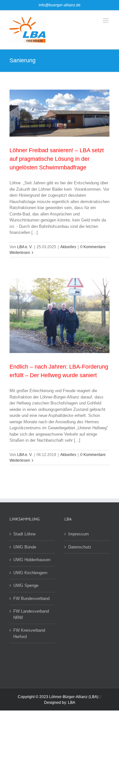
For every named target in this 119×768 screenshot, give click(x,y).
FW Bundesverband (31, 598)
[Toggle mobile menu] (106, 20)
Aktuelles (68, 247)
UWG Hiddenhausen (31, 559)
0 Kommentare (93, 247)
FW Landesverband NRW (31, 614)
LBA (71, 702)
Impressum (78, 534)
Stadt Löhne (24, 534)
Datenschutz (79, 547)
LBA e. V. (24, 247)
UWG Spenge (25, 585)
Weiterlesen (20, 252)
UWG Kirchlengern (30, 572)
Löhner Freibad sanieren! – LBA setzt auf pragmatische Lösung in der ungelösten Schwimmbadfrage (57, 159)
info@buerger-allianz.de (60, 5)
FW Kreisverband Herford (29, 633)
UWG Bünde (24, 547)
